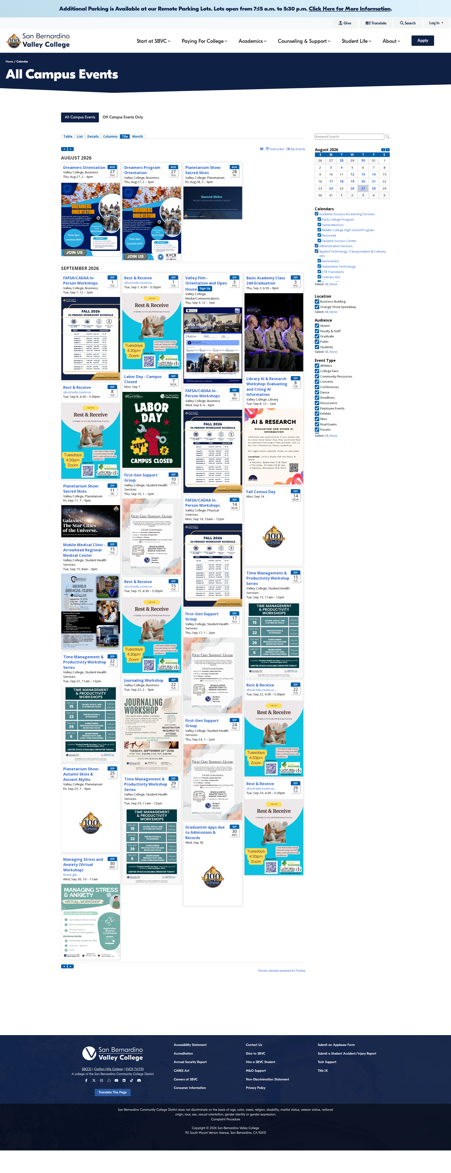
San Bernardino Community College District (124, 1074)
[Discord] (139, 1081)
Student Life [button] (355, 41)
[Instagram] (101, 1081)
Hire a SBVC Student (260, 1062)
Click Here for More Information (350, 8)
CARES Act (181, 1071)
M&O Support (256, 1071)
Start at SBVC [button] (152, 41)
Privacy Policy (255, 1088)
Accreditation (183, 1054)
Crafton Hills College (108, 1069)
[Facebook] (86, 1081)
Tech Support (327, 1062)
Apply (422, 40)
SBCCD (86, 1069)
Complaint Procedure (225, 1119)
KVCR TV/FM (135, 1069)
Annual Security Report (190, 1062)
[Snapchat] (109, 1081)
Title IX (323, 1071)
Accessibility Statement (190, 1045)
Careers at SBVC (186, 1079)
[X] (94, 1081)
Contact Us (254, 1045)
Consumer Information (190, 1088)
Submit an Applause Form (336, 1045)
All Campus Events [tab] (80, 117)
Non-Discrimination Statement (267, 1079)
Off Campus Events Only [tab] (123, 117)
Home (9, 61)
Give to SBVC (255, 1054)
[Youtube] (116, 1081)
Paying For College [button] (203, 41)
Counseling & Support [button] (302, 41)
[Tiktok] (131, 1081)
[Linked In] (124, 1081)
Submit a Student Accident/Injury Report (347, 1054)
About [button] (390, 41)
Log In (434, 23)
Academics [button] (251, 41)
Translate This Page (113, 1092)
